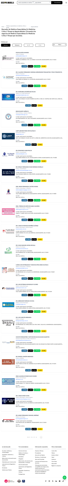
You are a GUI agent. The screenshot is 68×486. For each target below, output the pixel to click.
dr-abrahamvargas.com (21, 304)
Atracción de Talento (40, 455)
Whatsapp (38, 66)
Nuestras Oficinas (39, 450)
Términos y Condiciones (40, 457)
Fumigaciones (22, 474)
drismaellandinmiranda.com (22, 360)
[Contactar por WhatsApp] (64, 477)
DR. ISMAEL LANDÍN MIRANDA (24, 356)
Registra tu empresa (56, 465)
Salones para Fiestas (7, 470)
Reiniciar (6, 45)
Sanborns (54, 459)
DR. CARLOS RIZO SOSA (22, 395)
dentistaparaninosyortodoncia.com (23, 340)
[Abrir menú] (66, 3)
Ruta (25, 66)
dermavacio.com (19, 379)
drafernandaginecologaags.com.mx (23, 189)
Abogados (21, 458)
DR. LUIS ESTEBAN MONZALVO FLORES (27, 284)
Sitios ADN (54, 463)
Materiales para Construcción (9, 462)
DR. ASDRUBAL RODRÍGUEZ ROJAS (26, 91)
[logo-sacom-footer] (15, 481)
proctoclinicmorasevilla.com (22, 248)
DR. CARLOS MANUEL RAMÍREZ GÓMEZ (27, 225)
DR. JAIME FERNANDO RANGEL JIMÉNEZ (27, 415)
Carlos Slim (54, 450)
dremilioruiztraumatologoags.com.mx (24, 170)
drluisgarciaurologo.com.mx (22, 320)
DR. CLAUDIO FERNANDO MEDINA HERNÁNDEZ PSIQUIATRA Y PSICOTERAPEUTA (39, 72)
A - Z (28, 45)
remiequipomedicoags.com (21, 114)
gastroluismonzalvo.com (21, 287)
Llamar (31, 66)
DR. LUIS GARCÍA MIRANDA (23, 317)
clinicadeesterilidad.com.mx (22, 268)
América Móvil (55, 455)
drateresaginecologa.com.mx (22, 209)
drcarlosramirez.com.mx (21, 229)
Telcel (53, 457)
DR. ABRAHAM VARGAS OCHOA (25, 301)
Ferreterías (4, 467)
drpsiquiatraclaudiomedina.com (22, 75)
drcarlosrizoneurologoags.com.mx (23, 399)
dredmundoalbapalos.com (21, 153)
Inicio (3, 26)
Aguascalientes (34, 26)
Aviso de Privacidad (39, 459)
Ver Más (43, 66)
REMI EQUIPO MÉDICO (22, 111)
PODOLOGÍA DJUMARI (22, 52)
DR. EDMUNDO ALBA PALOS (24, 150)
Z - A (40, 45)
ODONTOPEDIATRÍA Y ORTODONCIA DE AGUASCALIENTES (32, 337)
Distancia (17, 45)
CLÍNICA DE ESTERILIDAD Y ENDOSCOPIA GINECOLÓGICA (32, 265)
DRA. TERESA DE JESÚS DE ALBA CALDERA (28, 206)
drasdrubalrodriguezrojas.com (22, 95)
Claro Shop (54, 461)
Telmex (53, 453)
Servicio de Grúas (23, 450)
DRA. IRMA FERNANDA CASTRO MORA (27, 186)
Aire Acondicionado (23, 464)
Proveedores (38, 453)
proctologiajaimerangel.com (22, 418)
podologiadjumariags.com (21, 55)
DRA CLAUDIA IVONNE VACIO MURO (26, 376)
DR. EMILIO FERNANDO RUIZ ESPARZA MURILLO (29, 167)
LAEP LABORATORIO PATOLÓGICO (26, 131)
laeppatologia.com (20, 134)
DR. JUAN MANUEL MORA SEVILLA (25, 245)
